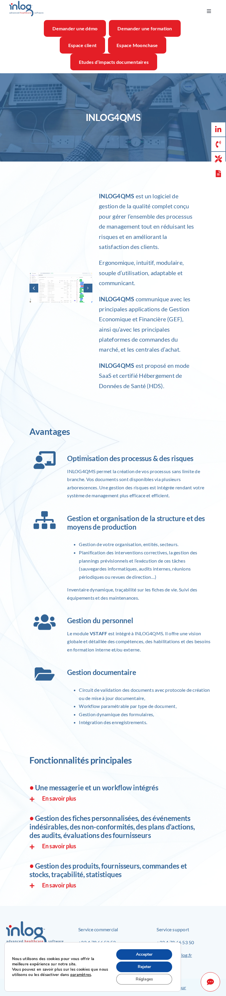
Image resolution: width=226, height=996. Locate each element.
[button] (33, 288)
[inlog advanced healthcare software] (26, 3)
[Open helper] (210, 982)
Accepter (144, 954)
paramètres (80, 974)
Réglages (144, 979)
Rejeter (144, 967)
